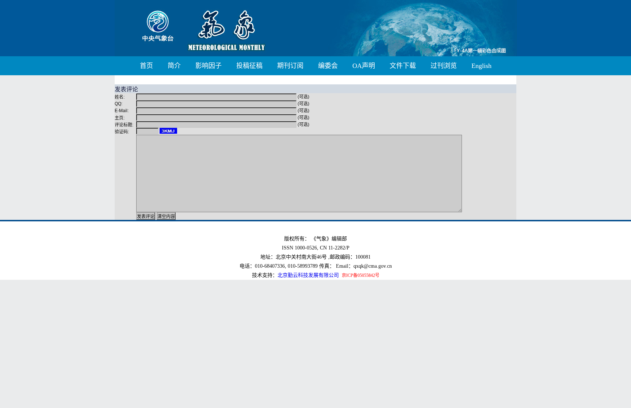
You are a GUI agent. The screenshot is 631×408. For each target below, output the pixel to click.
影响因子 (208, 65)
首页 (146, 65)
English (481, 65)
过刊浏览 (444, 65)
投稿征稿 (249, 65)
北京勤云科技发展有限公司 (308, 275)
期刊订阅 (290, 65)
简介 (174, 65)
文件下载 (403, 65)
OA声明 (363, 65)
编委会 (328, 65)
